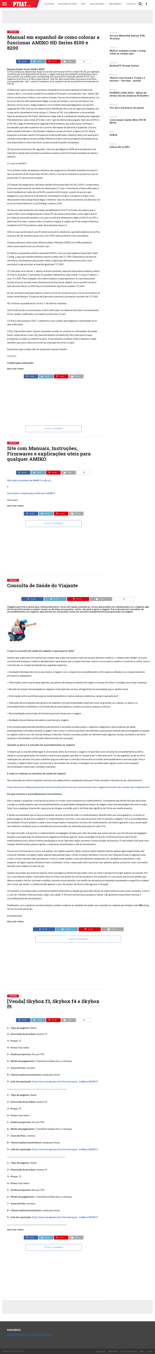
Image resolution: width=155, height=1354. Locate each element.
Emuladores (97, 4)
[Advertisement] (77, 16)
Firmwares (115, 4)
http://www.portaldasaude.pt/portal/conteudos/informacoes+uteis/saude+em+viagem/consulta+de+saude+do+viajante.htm (78, 787)
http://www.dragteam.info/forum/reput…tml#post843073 (65, 1081)
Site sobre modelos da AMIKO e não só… (30, 480)
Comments (84, 64)
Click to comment (53, 428)
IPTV (83, 4)
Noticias (49, 4)
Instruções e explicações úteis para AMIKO (31, 493)
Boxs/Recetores (67, 4)
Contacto (131, 4)
